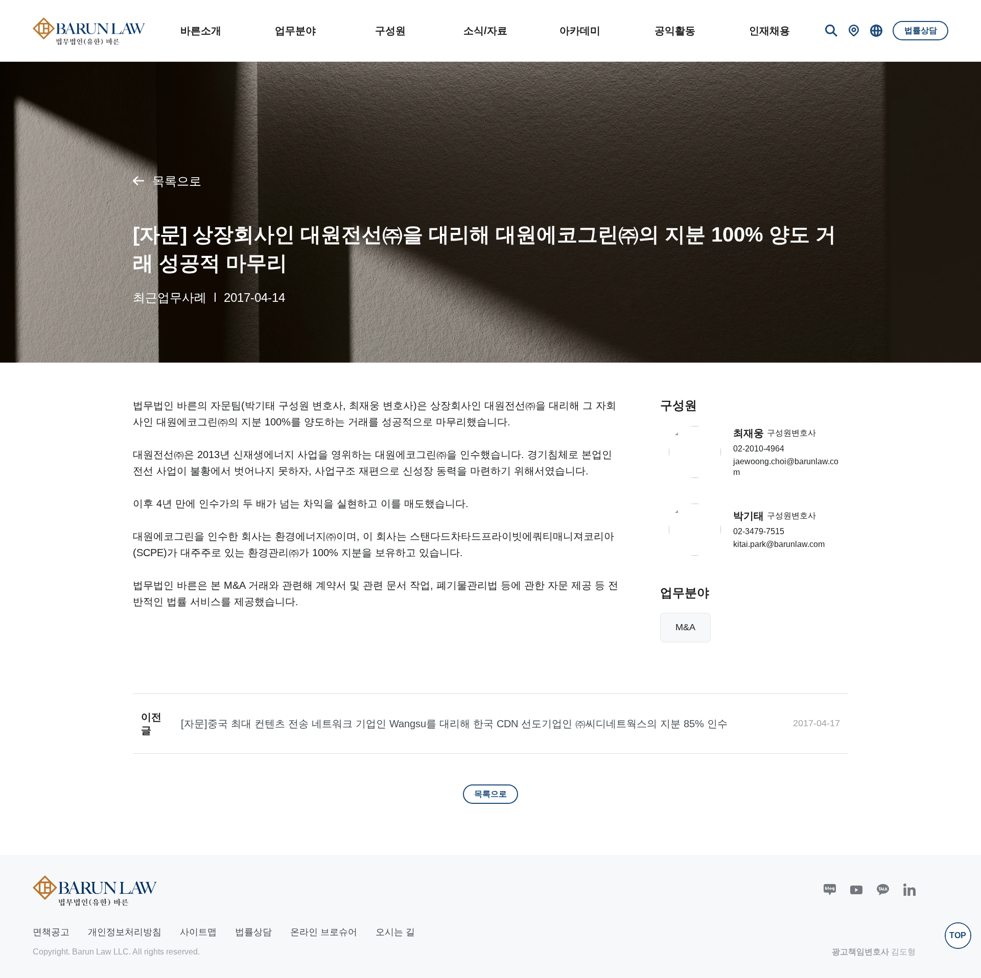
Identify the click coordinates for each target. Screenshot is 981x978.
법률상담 (920, 30)
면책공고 (51, 932)
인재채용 (769, 30)
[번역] (876, 31)
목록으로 (176, 181)
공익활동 (675, 30)
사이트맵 (198, 932)
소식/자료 (485, 30)
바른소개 (200, 30)
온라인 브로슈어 (323, 932)
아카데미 (579, 30)
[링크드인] (909, 890)
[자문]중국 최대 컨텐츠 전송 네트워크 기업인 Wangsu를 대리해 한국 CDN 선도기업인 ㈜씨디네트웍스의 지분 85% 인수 (454, 723)
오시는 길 (395, 932)
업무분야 (295, 30)
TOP (957, 935)
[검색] (831, 31)
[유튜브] (856, 890)
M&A (685, 627)
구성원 (390, 30)
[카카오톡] (883, 890)
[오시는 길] (854, 31)
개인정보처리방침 (124, 932)
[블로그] (830, 890)
